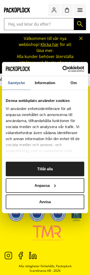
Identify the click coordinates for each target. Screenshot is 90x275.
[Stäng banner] (81, 38)
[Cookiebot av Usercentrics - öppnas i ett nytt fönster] (63, 69)
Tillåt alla (45, 169)
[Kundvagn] (67, 10)
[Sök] (80, 24)
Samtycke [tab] (16, 83)
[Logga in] (54, 10)
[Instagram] (8, 255)
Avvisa (45, 202)
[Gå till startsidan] (17, 10)
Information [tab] (45, 83)
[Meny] (80, 10)
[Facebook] (20, 255)
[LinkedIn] (33, 255)
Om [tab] (73, 83)
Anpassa (42, 185)
